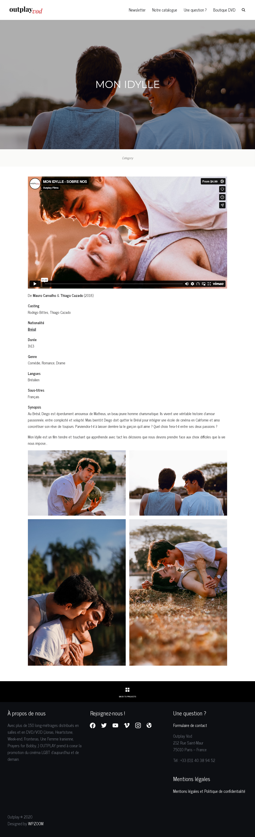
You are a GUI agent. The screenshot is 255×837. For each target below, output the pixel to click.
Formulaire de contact (190, 725)
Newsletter (137, 10)
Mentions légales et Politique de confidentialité (209, 791)
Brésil (32, 329)
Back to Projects (127, 696)
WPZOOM (35, 823)
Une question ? (195, 10)
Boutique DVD (224, 10)
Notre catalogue (164, 10)
